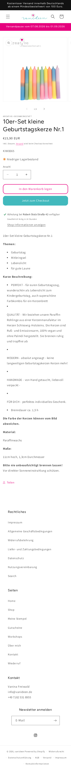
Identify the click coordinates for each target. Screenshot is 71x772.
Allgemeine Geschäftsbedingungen (30, 531)
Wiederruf (14, 663)
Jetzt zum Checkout (35, 200)
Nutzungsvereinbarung (22, 567)
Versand (19, 143)
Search (12, 576)
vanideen (19, 751)
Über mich (14, 645)
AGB (37, 757)
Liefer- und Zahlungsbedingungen (29, 549)
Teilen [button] (11, 482)
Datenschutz (16, 558)
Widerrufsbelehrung (21, 540)
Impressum (15, 522)
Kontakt (13, 654)
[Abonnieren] (55, 720)
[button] (8, 16)
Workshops (15, 636)
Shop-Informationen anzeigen (26, 225)
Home (11, 601)
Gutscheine (15, 627)
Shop (11, 610)
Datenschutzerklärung (19, 757)
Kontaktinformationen (37, 763)
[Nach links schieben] (26, 109)
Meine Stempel (17, 618)
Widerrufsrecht (56, 751)
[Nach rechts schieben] (44, 109)
